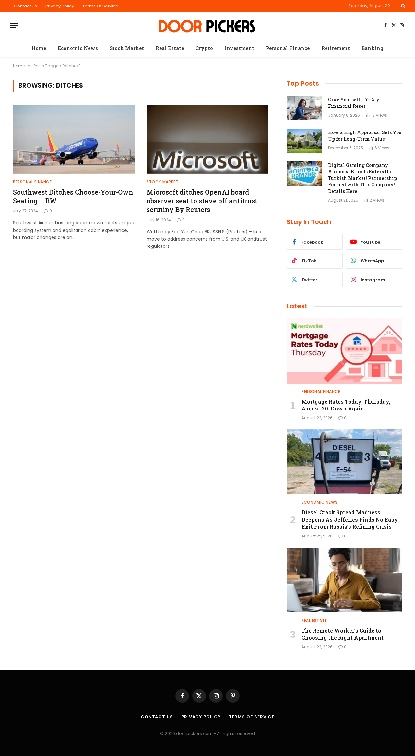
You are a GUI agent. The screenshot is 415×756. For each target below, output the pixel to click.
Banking (373, 48)
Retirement (335, 48)
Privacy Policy (59, 6)
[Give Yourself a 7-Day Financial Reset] (304, 108)
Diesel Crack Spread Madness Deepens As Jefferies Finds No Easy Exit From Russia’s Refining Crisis (350, 519)
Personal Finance (288, 48)
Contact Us (25, 6)
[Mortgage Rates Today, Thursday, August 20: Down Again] (344, 350)
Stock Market (127, 48)
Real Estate (170, 48)
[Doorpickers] (207, 25)
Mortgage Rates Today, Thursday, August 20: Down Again (346, 405)
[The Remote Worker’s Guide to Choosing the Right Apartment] (344, 580)
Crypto (204, 48)
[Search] (402, 6)
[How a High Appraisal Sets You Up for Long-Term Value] (304, 141)
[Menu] (14, 25)
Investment (239, 48)
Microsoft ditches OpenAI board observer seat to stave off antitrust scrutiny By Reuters (202, 201)
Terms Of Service (100, 6)
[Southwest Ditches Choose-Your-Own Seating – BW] (74, 139)
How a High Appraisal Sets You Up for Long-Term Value (365, 135)
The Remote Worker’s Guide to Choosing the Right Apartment (343, 634)
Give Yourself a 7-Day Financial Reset (353, 102)
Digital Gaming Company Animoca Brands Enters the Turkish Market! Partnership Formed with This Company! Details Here (362, 178)
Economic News (78, 48)
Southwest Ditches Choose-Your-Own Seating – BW (73, 196)
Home (38, 48)
